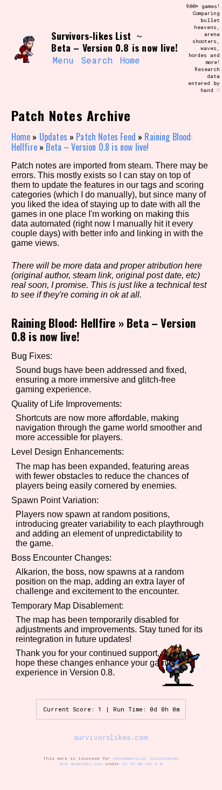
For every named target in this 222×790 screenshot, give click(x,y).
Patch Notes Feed (106, 136)
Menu (63, 60)
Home (130, 60)
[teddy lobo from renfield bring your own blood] (27, 48)
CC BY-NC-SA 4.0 (142, 763)
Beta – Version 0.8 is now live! (97, 146)
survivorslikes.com (111, 737)
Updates (53, 136)
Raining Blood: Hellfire (63, 322)
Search (97, 60)
